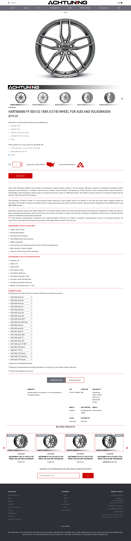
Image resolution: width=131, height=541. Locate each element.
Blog (9, 498)
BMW (25, 8)
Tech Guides (103, 8)
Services (11, 516)
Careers (10, 504)
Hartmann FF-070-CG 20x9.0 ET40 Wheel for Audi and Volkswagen (50, 458)
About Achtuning (13, 495)
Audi (12, 8)
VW (38, 8)
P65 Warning (12, 513)
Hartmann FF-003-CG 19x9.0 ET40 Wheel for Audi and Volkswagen (21, 458)
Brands (10, 501)
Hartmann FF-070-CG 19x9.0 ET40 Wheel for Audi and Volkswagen (80, 458)
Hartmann (12, 107)
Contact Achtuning (117, 495)
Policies (11, 510)
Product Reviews (75, 380)
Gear (70, 8)
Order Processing (14, 507)
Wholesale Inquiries (14, 519)
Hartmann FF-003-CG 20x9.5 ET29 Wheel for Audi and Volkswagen (110, 458)
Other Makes (54, 8)
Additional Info (56, 380)
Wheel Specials (85, 8)
